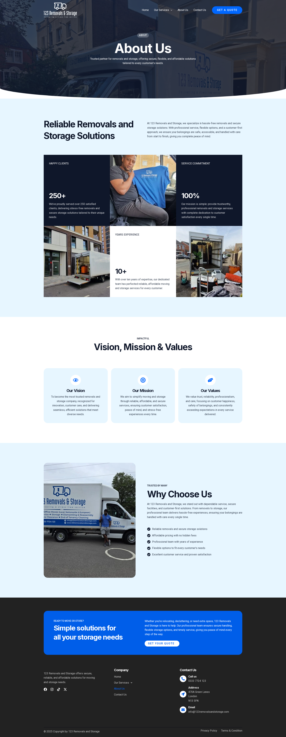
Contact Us (199, 10)
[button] (170, 10)
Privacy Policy (209, 730)
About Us (183, 10)
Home (145, 10)
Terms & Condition (231, 730)
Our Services (161, 10)
